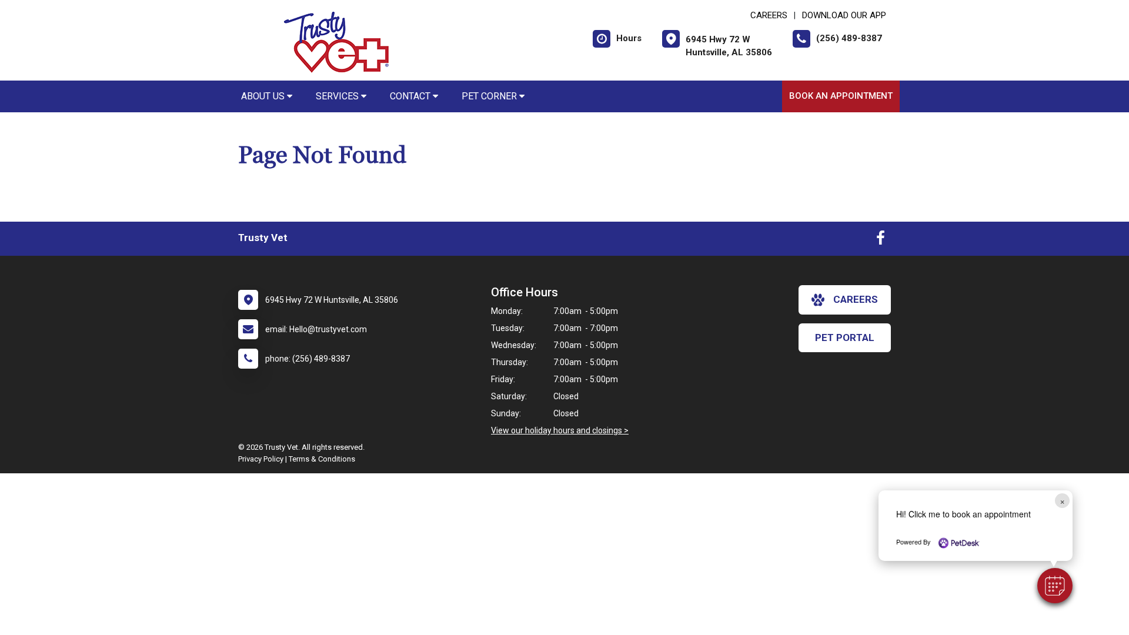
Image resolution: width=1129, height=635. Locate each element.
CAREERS (768, 15)
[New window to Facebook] (880, 240)
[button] (1055, 585)
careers (855, 299)
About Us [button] (264, 96)
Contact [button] (411, 96)
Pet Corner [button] (490, 96)
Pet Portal (844, 337)
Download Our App (844, 15)
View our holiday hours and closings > (560, 430)
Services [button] (338, 96)
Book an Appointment (841, 96)
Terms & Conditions (322, 458)
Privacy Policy (260, 458)
